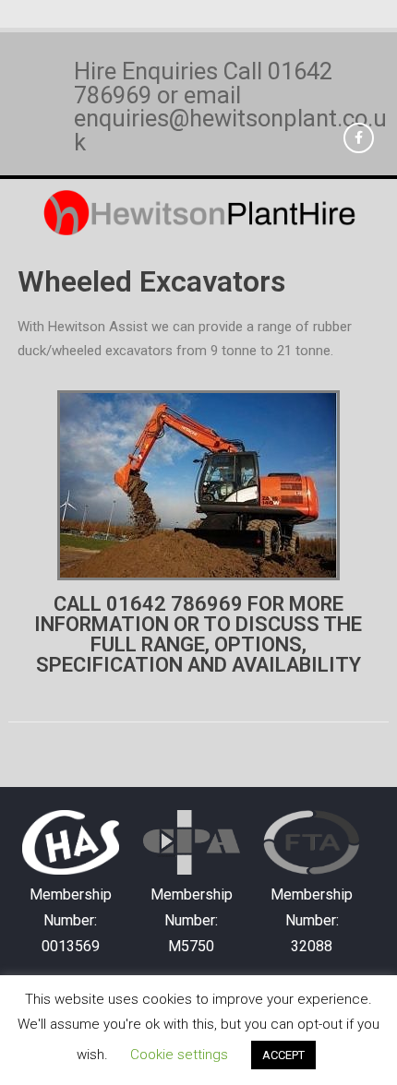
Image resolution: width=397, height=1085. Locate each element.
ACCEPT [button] (283, 1055)
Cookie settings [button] (179, 1054)
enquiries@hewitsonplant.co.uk (230, 130)
